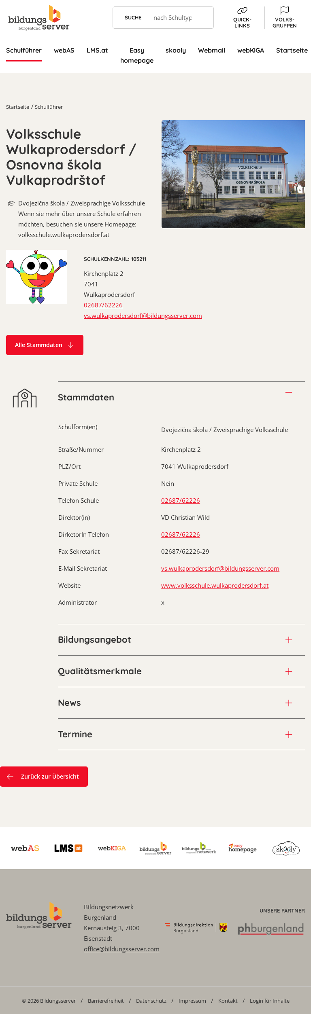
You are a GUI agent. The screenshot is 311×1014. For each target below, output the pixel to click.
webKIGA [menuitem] (250, 50)
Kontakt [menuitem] (228, 1000)
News (69, 702)
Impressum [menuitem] (192, 1000)
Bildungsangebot (94, 639)
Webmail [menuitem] (211, 50)
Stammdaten (86, 397)
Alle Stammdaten (38, 345)
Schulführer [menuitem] (24, 50)
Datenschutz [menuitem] (151, 1000)
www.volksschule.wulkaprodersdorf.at (214, 585)
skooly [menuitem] (176, 50)
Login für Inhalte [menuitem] (270, 1000)
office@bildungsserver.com (122, 949)
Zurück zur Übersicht (50, 776)
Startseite (17, 106)
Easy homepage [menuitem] (136, 55)
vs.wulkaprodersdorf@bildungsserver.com (143, 315)
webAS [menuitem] (64, 50)
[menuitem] (49, 1000)
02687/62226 (103, 305)
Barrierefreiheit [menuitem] (106, 1000)
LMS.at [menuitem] (97, 50)
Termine (75, 734)
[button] (284, 17)
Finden (203, 17)
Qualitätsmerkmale (100, 671)
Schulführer (49, 106)
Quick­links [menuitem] (242, 22)
